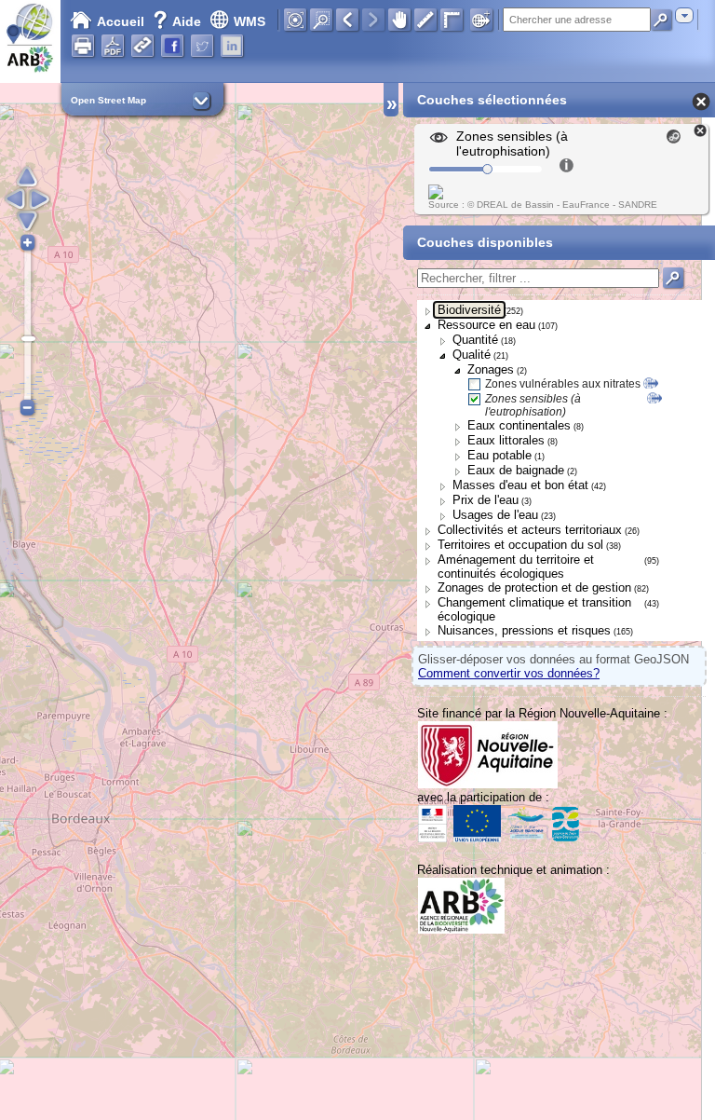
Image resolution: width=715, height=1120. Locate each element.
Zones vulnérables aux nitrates (563, 383)
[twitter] (202, 45)
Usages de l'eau (495, 515)
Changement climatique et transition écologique (534, 609)
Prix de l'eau (485, 500)
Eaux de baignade (515, 470)
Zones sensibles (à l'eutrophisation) (533, 405)
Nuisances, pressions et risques (524, 630)
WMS (249, 21)
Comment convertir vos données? (509, 673)
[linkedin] (232, 45)
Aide (179, 21)
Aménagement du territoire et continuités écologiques (516, 566)
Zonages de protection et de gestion (534, 587)
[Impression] (83, 45)
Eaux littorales (506, 440)
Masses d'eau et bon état (520, 485)
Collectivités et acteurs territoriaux (530, 530)
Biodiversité (469, 310)
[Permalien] (142, 45)
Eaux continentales (519, 425)
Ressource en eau (486, 325)
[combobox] (684, 15)
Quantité (475, 340)
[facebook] (172, 45)
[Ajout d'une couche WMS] (481, 19)
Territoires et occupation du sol (520, 545)
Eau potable (499, 455)
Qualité (471, 355)
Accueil (120, 21)
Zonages (490, 369)
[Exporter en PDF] (112, 45)
